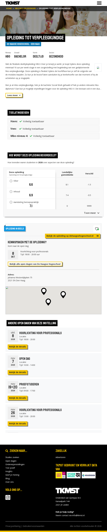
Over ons (9, 482)
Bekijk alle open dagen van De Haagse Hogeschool (35, 264)
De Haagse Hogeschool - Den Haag (23, 44)
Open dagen (10, 461)
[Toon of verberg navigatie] (98, 3)
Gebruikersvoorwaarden (33, 526)
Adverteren (60, 457)
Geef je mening (12, 474)
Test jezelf (10, 468)
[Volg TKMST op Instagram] (7, 498)
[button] (44, 291)
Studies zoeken (12, 457)
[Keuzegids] (89, 474)
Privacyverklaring (12, 526)
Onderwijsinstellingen (15, 464)
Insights (8, 471)
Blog (7, 478)
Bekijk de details (17, 346)
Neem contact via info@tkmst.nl (70, 515)
